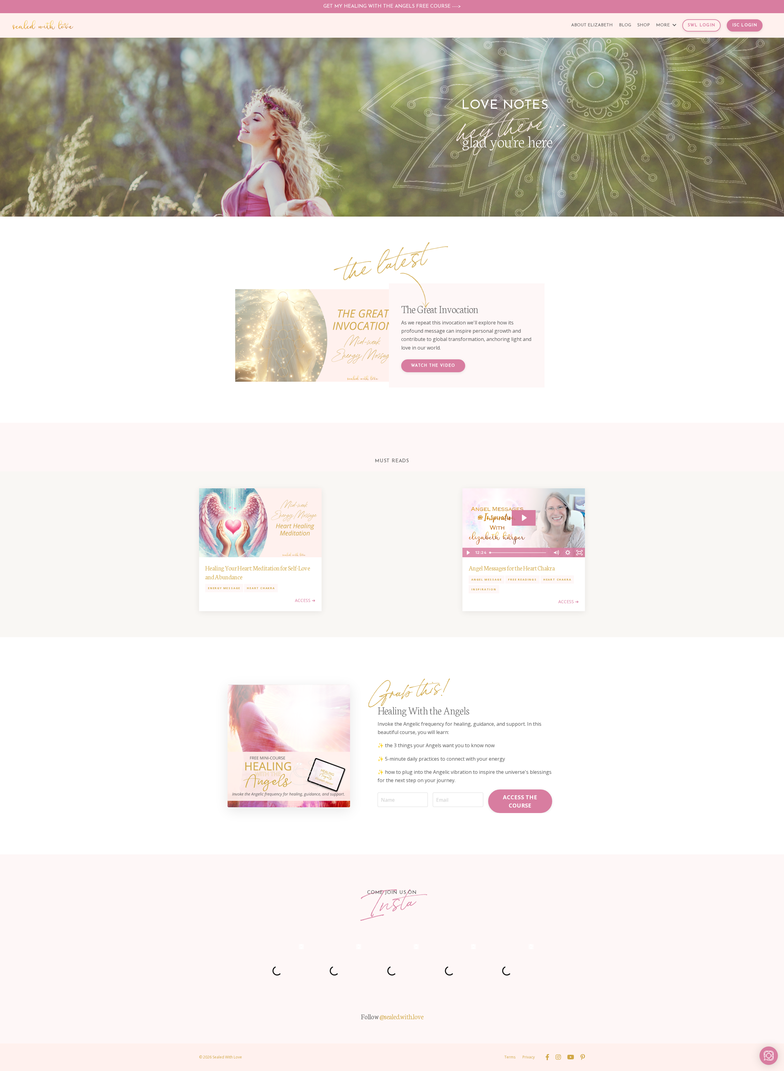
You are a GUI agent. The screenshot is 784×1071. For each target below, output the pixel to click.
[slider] (518, 553)
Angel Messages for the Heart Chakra (512, 567)
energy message (224, 588)
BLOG (625, 25)
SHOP (643, 25)
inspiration (483, 589)
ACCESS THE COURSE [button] (520, 801)
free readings (522, 579)
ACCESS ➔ (305, 600)
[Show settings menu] (568, 553)
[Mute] (556, 553)
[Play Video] (468, 553)
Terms (509, 1057)
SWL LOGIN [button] (701, 25)
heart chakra (261, 588)
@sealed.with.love (401, 1016)
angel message (486, 579)
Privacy (528, 1057)
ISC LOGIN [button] (744, 25)
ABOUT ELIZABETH (592, 25)
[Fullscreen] (579, 553)
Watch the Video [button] (433, 366)
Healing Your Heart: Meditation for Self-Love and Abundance (257, 572)
